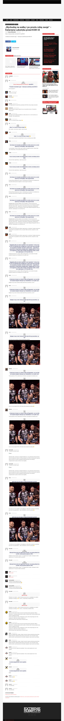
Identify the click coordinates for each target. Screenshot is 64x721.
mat (9, 123)
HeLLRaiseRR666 (11, 580)
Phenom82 (10, 548)
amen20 (10, 652)
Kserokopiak (11, 449)
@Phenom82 (11, 572)
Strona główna (7, 22)
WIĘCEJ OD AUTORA (17, 55)
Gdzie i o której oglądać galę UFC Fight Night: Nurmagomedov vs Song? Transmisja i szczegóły (53, 91)
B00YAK (10, 611)
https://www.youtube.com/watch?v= (21, 84)
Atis (9, 80)
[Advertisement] (32, 11)
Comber (10, 152)
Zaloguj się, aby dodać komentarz (10, 694)
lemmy (10, 633)
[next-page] (7, 69)
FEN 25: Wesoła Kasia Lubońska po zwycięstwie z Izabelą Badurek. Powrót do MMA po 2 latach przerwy (34, 67)
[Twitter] (58, 0)
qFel (9, 100)
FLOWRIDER (11, 76)
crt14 (10, 173)
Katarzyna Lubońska (12, 22)
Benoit (10, 571)
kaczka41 (10, 666)
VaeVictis (10, 368)
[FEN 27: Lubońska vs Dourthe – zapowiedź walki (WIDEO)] (22, 61)
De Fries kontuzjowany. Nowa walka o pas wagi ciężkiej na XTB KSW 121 (50, 85)
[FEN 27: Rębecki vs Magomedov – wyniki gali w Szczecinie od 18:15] (10, 61)
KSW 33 (16, 24)
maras (10, 196)
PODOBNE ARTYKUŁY (9, 55)
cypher (10, 113)
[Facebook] (55, 0)
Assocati (10, 684)
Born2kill (10, 103)
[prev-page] (6, 69)
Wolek (10, 91)
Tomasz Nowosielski (12, 32)
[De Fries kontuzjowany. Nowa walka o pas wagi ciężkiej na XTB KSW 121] (50, 77)
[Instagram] (56, 0)
